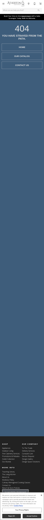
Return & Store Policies (11, 488)
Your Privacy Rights (22, 510)
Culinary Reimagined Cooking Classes (16, 482)
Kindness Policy (8, 480)
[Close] (41, 495)
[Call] (34, 3)
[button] (3, 3)
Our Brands (6, 462)
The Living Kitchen (9, 474)
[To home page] (16, 3)
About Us (5, 477)
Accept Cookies (32, 516)
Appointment (26, 16)
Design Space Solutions (31, 462)
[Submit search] (38, 10)
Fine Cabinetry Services (11, 453)
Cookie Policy (18, 505)
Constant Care (27, 453)
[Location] (28, 3)
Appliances (6, 448)
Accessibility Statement (15, 492)
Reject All (11, 516)
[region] (22, 506)
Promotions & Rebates (11, 456)
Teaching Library (8, 472)
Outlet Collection (8, 459)
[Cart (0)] (40, 3)
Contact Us (22, 65)
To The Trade (27, 448)
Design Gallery (27, 459)
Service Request (28, 456)
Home (22, 47)
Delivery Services (28, 451)
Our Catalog (22, 56)
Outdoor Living (7, 451)
